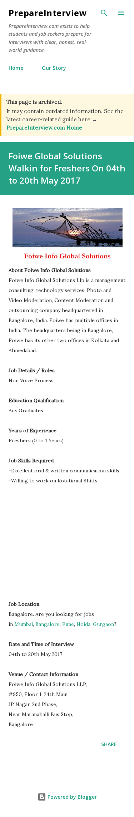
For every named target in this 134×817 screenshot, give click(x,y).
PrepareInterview (48, 13)
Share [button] (109, 744)
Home (16, 67)
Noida (83, 624)
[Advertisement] (69, 546)
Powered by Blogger (71, 796)
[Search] (104, 13)
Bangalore (47, 624)
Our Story (54, 67)
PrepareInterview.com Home (44, 127)
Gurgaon (103, 624)
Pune (68, 624)
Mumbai (23, 624)
